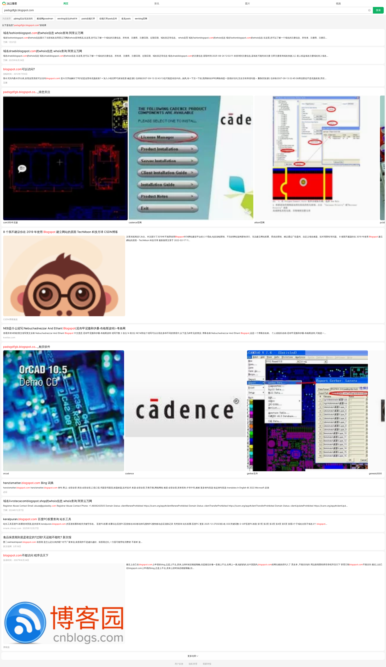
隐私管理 (193, 663)
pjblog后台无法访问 (23, 18)
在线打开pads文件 (108, 18)
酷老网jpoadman (45, 18)
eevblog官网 (141, 18)
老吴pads (126, 18)
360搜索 (10, 3)
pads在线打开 (88, 18)
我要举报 (207, 663)
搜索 (378, 10)
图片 (247, 3)
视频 (338, 3)
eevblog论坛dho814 (67, 18)
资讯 (156, 3)
